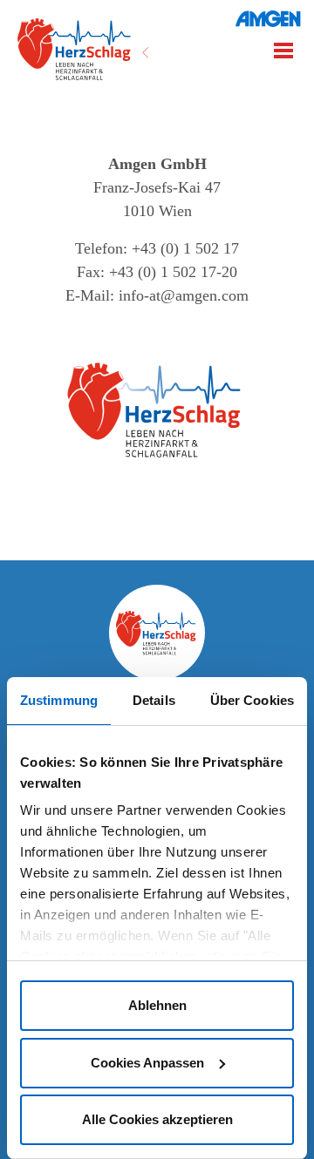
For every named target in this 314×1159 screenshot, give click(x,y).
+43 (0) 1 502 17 (185, 248)
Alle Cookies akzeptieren (157, 1119)
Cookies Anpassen (147, 1062)
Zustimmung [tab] (59, 700)
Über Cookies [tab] (252, 700)
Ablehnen (157, 1005)
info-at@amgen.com (184, 295)
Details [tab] (154, 700)
